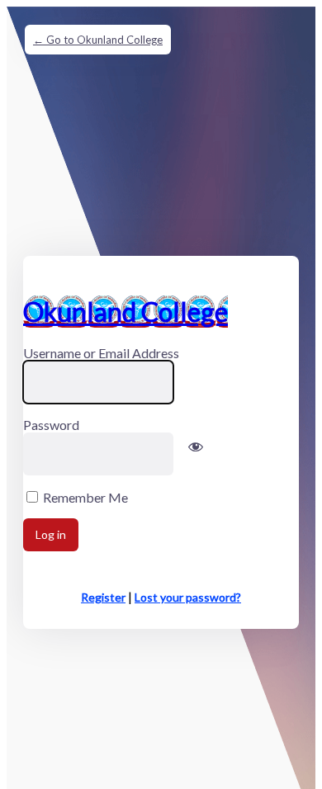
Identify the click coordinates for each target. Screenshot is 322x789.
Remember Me (85, 497)
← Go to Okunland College (98, 39)
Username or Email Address (101, 353)
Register (103, 597)
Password (51, 424)
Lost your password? (188, 597)
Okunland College (125, 311)
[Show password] (195, 454)
